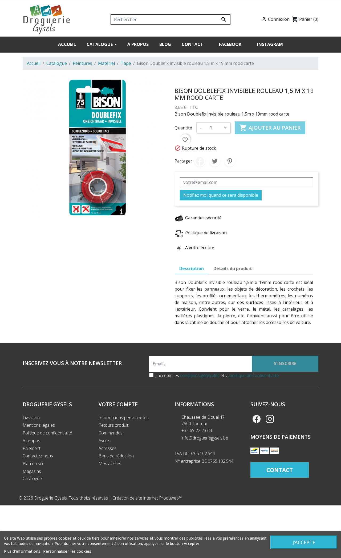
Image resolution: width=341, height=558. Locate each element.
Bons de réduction (116, 456)
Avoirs (104, 441)
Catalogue (32, 478)
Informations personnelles (124, 418)
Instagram (270, 419)
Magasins (32, 471)
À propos (31, 441)
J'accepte (304, 542)
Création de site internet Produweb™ (147, 498)
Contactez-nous (38, 456)
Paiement (31, 448)
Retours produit (113, 425)
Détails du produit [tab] (232, 268)
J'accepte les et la (217, 375)
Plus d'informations (22, 551)
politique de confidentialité (254, 375)
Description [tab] (191, 268)
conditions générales (200, 375)
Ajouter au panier (270, 128)
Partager (199, 161)
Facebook (257, 419)
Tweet (214, 161)
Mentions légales (39, 425)
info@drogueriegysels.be (204, 438)
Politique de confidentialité (47, 433)
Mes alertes (110, 463)
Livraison (31, 418)
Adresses (107, 448)
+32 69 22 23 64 (196, 430)
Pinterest (229, 161)
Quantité (183, 128)
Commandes (111, 433)
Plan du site (33, 463)
